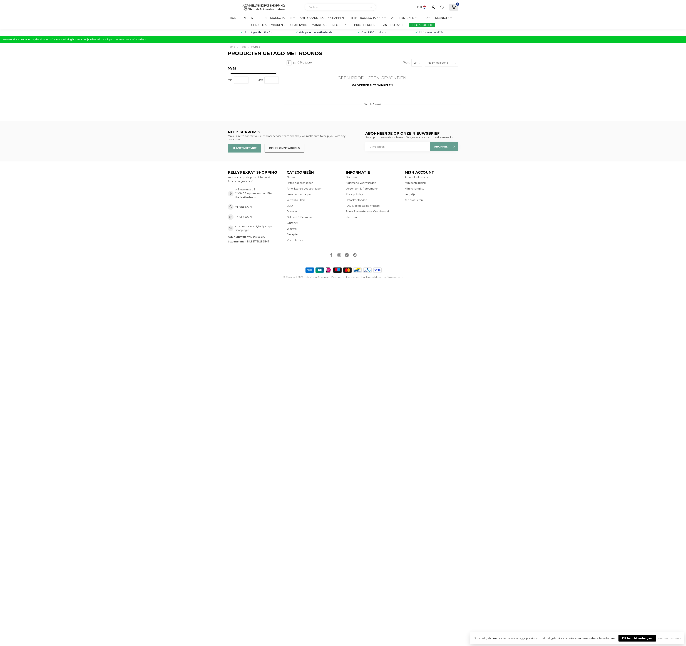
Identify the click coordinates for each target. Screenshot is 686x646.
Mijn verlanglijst (414, 188)
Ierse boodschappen (367, 17)
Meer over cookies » (669, 638)
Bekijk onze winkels (284, 148)
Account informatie (417, 177)
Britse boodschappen (275, 17)
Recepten (339, 25)
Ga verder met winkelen (372, 85)
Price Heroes (364, 25)
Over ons (351, 177)
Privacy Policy (354, 194)
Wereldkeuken (402, 17)
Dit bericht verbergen (637, 638)
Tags (243, 46)
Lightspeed (352, 277)
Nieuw (248, 17)
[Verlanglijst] (442, 7)
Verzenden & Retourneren (362, 188)
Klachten (351, 217)
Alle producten (414, 200)
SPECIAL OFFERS (422, 25)
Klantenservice (392, 25)
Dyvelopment (395, 277)
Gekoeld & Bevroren (267, 25)
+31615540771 (243, 206)
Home (234, 17)
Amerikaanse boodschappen (322, 17)
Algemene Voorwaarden (361, 183)
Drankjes (442, 17)
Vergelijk (410, 194)
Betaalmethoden (356, 200)
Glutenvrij (298, 25)
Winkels (318, 25)
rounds (255, 46)
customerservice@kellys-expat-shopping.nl (254, 228)
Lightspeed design (372, 277)
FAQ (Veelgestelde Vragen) (363, 205)
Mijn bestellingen (415, 183)
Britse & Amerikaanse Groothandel (367, 211)
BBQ (425, 17)
